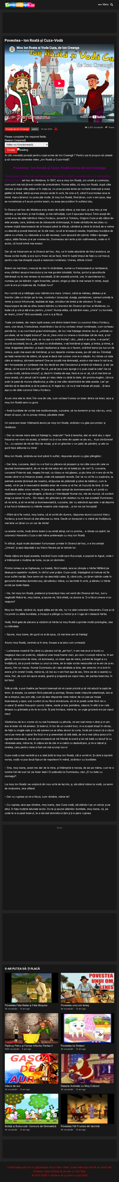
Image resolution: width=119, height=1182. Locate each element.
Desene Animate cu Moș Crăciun (80, 1085)
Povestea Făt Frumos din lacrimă (80, 1126)
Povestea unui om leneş (75, 1005)
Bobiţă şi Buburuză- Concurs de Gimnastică (30, 1126)
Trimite (11, 150)
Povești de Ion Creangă (17, 129)
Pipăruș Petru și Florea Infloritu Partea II (29, 1045)
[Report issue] (55, 129)
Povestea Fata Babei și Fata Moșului (26, 1005)
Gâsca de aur (12, 1085)
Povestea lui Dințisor (73, 1045)
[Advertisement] (59, 22)
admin (35, 129)
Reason (15, 140)
